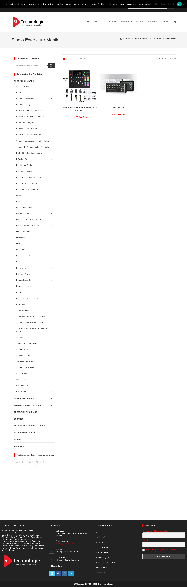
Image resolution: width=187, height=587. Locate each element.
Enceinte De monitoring (26, 183)
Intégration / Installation (28, 405)
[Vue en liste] (70, 58)
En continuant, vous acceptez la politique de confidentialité (160, 551)
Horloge (19, 202)
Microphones (22, 238)
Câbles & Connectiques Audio (29, 111)
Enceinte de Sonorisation (27, 189)
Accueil (99, 532)
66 (169, 58)
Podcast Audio (22, 268)
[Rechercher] (51, 65)
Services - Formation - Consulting (31, 316)
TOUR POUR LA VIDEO (24, 398)
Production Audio (23, 286)
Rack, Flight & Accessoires (27, 298)
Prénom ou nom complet (155, 531)
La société (100, 537)
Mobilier (19, 244)
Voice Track (21, 380)
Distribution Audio (24, 165)
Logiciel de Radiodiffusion (27, 226)
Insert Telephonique (25, 208)
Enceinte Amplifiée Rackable (28, 177)
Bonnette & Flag (23, 105)
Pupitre (19, 292)
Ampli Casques (22, 86)
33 (166, 58)
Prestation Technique (25, 412)
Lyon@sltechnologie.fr (67, 552)
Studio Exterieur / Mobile (166, 39)
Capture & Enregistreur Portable (30, 117)
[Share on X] (17, 462)
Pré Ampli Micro (23, 274)
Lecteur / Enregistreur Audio (28, 220)
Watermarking (22, 386)
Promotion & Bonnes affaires (29, 426)
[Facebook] (58, 573)
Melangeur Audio (23, 232)
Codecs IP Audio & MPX (26, 129)
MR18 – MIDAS (118, 107)
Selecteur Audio (23, 310)
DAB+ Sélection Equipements (29, 153)
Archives (19, 446)
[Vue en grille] (64, 58)
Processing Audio (23, 280)
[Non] (183, 4)
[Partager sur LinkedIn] (36, 462)
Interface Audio (22, 214)
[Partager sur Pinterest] (30, 462)
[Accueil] (121, 39)
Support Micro (22, 349)
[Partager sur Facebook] (23, 462)
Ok (179, 4)
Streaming (20, 337)
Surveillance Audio (24, 355)
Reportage (20, 304)
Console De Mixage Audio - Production (33, 147)
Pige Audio (21, 262)
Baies (18, 93)
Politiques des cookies (106, 563)
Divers (17, 440)
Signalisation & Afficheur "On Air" (30, 322)
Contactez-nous (102, 547)
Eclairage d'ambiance (25, 171)
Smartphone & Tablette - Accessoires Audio (32, 330)
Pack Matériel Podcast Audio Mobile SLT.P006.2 (80, 108)
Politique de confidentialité (164, 4)
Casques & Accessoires (26, 99)
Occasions (20, 250)
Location (19, 419)
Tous (173, 58)
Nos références (102, 552)
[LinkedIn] (71, 573)
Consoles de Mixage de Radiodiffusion (33, 141)
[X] (52, 573)
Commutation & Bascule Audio (29, 135)
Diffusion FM (21, 159)
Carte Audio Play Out (25, 123)
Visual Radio (22, 373)
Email (145, 540)
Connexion (100, 573)
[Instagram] (64, 573)
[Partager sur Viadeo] (43, 462)
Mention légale (102, 557)
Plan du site (101, 568)
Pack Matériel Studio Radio (28, 256)
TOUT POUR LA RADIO (24, 81)
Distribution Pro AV (24, 433)
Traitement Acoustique (26, 361)
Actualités (100, 542)
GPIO (18, 195)
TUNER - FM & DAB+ (25, 367)
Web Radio (21, 392)
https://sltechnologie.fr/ (67, 560)
